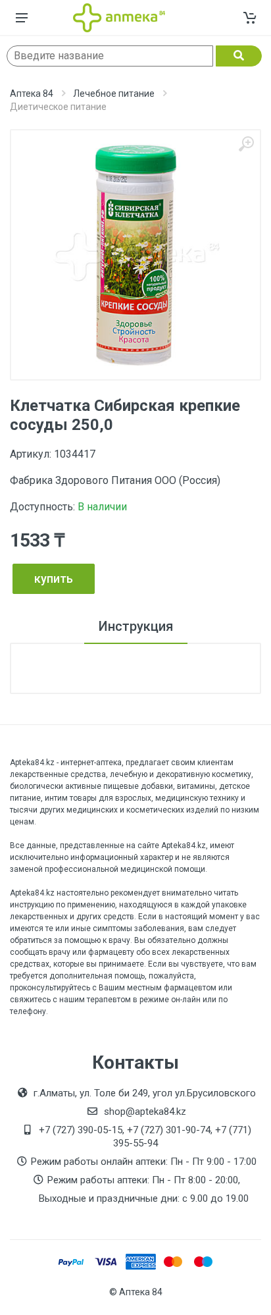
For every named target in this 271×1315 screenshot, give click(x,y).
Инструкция (136, 626)
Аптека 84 (31, 93)
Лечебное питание (114, 93)
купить (53, 578)
